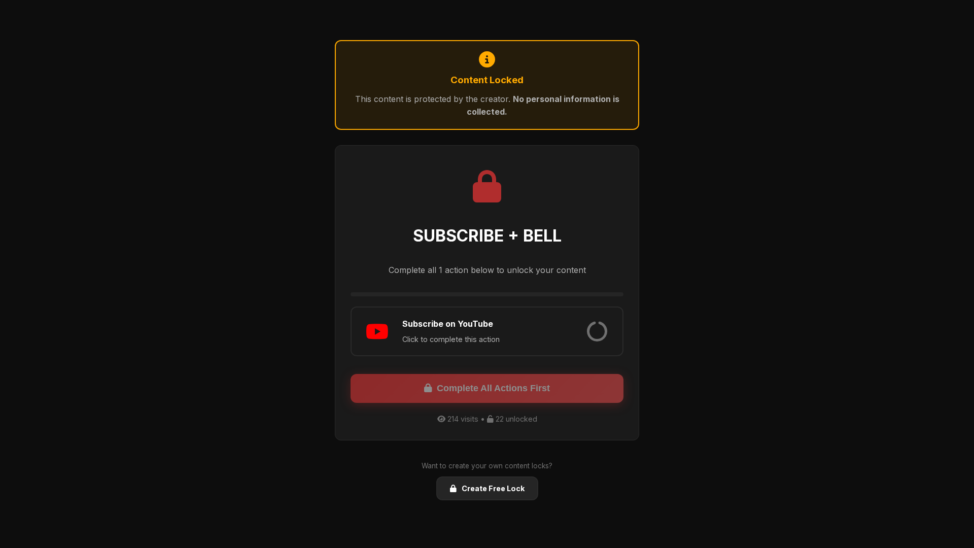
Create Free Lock (493, 488)
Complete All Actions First (493, 388)
